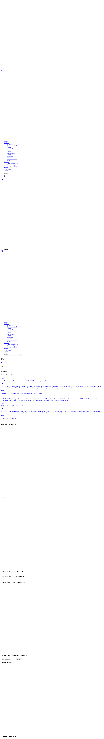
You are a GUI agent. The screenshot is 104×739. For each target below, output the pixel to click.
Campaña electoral (12, 146)
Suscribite (19, 659)
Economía (9, 150)
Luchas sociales (11, 153)
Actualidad (10, 144)
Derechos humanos (12, 148)
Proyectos (6, 162)
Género (9, 151)
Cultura (9, 147)
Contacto (6, 170)
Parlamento (10, 156)
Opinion (9, 154)
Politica (9, 157)
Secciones (6, 143)
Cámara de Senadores (12, 163)
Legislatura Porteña (12, 166)
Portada (6, 141)
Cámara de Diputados (12, 165)
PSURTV (6, 167)
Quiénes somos (8, 169)
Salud (8, 160)
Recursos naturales (12, 159)
